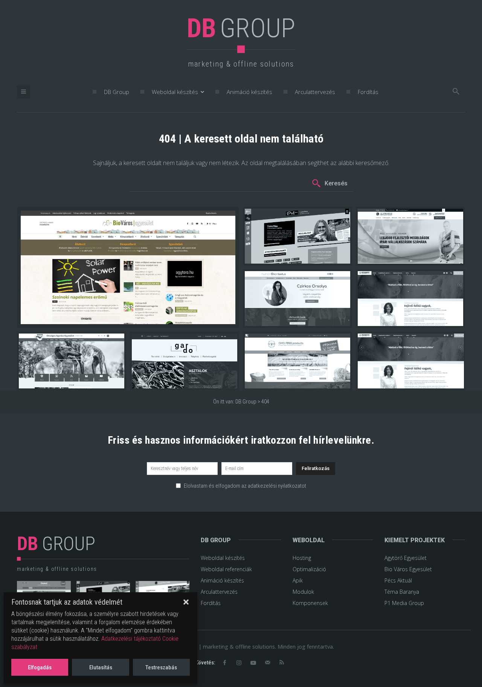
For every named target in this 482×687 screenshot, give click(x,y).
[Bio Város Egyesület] (128, 267)
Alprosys (374, 258)
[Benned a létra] (410, 298)
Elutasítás (100, 667)
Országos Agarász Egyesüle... (62, 383)
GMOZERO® (265, 383)
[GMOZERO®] (297, 361)
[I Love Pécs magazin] (297, 236)
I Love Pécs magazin (276, 258)
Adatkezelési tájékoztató (131, 638)
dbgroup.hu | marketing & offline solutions (222, 646)
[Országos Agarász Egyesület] (71, 361)
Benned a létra (381, 321)
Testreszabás (161, 667)
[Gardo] (184, 361)
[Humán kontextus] (297, 298)
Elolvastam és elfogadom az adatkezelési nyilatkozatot (245, 485)
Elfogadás (40, 667)
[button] (186, 602)
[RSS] (281, 663)
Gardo (145, 383)
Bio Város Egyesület (52, 319)
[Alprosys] (410, 236)
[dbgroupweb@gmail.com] (267, 663)
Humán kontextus (272, 321)
